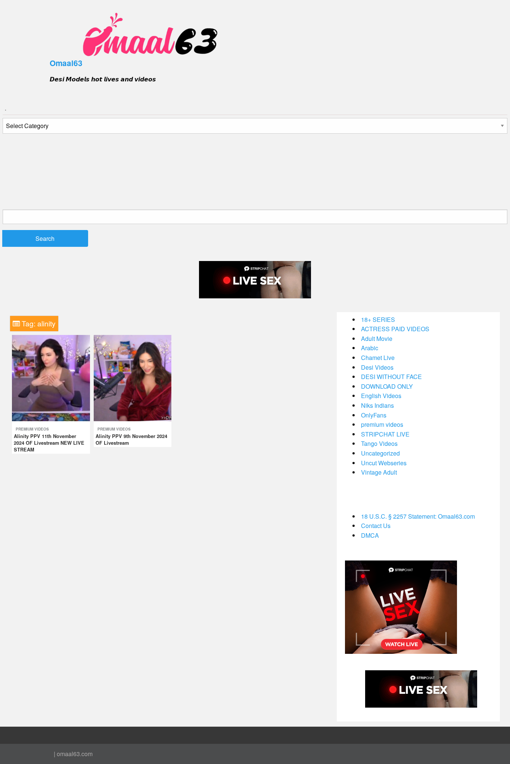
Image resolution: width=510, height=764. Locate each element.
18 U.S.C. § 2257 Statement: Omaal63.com (418, 516)
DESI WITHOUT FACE (391, 376)
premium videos (32, 429)
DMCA (370, 535)
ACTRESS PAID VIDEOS (395, 328)
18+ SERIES (378, 319)
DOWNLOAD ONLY (387, 386)
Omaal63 (66, 63)
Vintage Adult (379, 472)
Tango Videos (379, 443)
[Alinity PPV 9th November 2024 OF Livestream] (133, 377)
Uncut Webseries (384, 463)
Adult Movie (376, 338)
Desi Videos (377, 367)
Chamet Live (378, 357)
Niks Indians (377, 405)
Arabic (369, 348)
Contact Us (376, 525)
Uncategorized (380, 453)
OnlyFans (373, 415)
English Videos (381, 395)
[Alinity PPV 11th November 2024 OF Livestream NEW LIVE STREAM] (51, 377)
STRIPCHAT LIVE (385, 434)
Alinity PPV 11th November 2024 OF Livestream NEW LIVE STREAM (49, 443)
